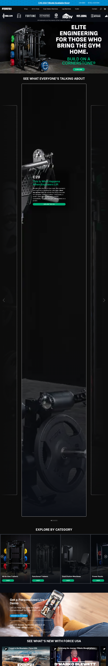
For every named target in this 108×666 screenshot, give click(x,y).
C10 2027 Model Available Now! (54, 3)
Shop (26, 9)
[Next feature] (104, 300)
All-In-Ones (35, 9)
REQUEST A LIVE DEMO (18, 616)
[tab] (51, 520)
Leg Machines (66, 9)
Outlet (77, 9)
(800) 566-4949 (18, 627)
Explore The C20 (49, 204)
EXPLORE (78, 69)
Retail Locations (93, 3)
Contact (94, 9)
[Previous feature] (3, 300)
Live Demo (82, 3)
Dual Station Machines (50, 9)
